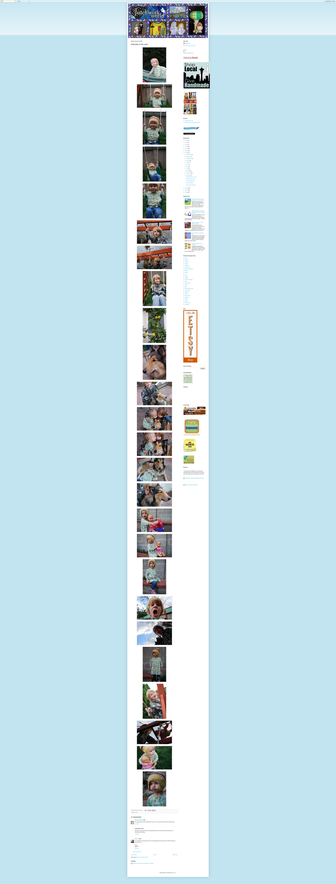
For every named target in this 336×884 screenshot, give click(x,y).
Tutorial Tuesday (189, 279)
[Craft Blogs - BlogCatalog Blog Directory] (193, 478)
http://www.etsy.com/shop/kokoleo (192, 122)
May (187, 166)
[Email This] (148, 810)
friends (186, 270)
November (188, 154)
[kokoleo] (184, 51)
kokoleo (185, 49)
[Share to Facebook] (153, 810)
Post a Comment (137, 851)
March (187, 171)
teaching (187, 297)
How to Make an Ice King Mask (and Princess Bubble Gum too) (198, 212)
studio (186, 276)
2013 (186, 144)
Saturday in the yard (190, 178)
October (188, 156)
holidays (187, 265)
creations (187, 261)
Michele (137, 838)
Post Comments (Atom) (142, 857)
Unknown (187, 43)
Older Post (175, 854)
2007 (186, 190)
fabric (186, 281)
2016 (186, 140)
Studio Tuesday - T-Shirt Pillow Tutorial (197, 223)
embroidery (187, 302)
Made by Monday (189, 268)
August (188, 160)
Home (154, 854)
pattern (186, 301)
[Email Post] (145, 810)
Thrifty (186, 263)
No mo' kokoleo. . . (190, 183)
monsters (187, 292)
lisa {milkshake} (139, 820)
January (188, 175)
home (186, 284)
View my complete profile (189, 45)
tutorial (186, 272)
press (186, 286)
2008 (186, 188)
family (136, 812)
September (189, 158)
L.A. (185, 274)
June (187, 164)
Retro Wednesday (189, 288)
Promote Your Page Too (188, 53)
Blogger (174, 872)
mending (187, 304)
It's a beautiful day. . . (191, 181)
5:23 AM (137, 824)
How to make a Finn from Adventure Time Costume (198, 199)
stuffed (186, 277)
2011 (186, 148)
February (188, 173)
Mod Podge (187, 295)
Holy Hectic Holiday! (191, 185)
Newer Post (134, 854)
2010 (186, 150)
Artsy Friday (187, 283)
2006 (186, 192)
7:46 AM (137, 834)
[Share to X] (151, 810)
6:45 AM (137, 848)
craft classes (187, 290)
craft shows (187, 267)
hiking (186, 299)
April (187, 168)
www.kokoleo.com (189, 120)
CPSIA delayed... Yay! (191, 176)
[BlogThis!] (150, 810)
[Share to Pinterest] (155, 810)
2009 (186, 152)
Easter (186, 293)
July (187, 162)
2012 (186, 146)
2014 (186, 142)
